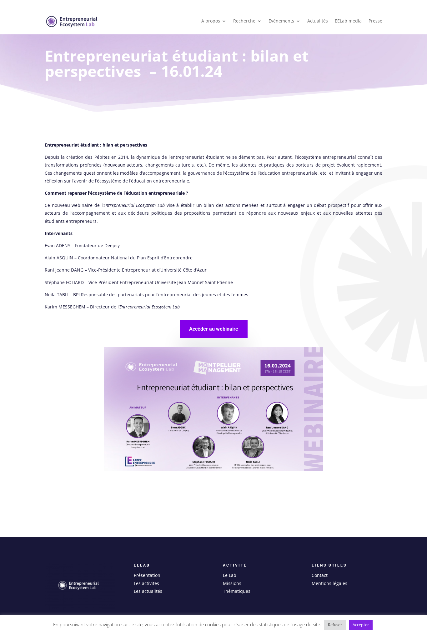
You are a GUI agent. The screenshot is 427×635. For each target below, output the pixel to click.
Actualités (317, 21)
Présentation (147, 575)
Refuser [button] (335, 625)
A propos (210, 21)
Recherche (244, 21)
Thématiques (236, 591)
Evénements (281, 21)
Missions (232, 583)
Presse (375, 21)
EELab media (348, 21)
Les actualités (148, 591)
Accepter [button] (361, 625)
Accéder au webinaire (213, 329)
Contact (320, 575)
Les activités (146, 583)
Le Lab (229, 575)
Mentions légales (329, 583)
